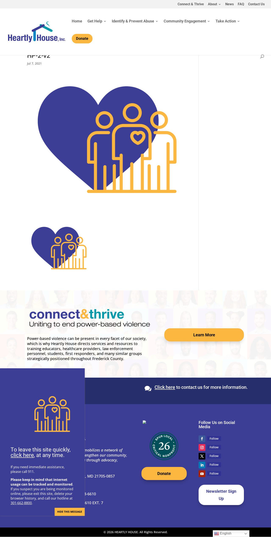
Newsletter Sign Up (221, 495)
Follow (214, 438)
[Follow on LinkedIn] (202, 465)
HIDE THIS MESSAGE (69, 512)
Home (77, 21)
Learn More (204, 334)
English (225, 533)
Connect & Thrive (191, 4)
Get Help (94, 21)
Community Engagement (185, 21)
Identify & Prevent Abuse (133, 21)
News (229, 4)
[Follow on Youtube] (202, 473)
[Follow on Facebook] (202, 438)
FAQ (241, 4)
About (212, 4)
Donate (164, 473)
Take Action (226, 21)
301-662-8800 (21, 503)
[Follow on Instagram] (202, 447)
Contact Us (256, 4)
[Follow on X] (202, 456)
